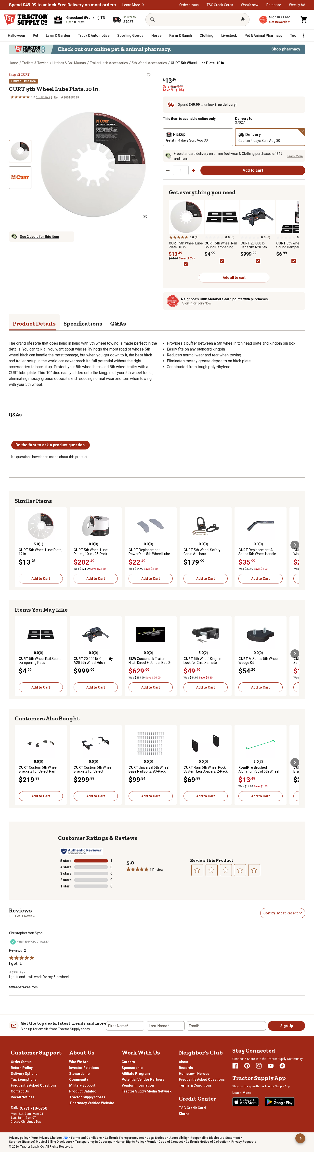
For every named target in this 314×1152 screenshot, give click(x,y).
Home (13, 63)
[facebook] (235, 1066)
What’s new (250, 5)
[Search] (152, 19)
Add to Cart (40, 579)
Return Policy (22, 1068)
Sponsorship (132, 1068)
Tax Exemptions (24, 1079)
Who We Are (78, 1062)
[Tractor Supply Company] (26, 19)
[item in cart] (304, 19)
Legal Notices (156, 1137)
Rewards (186, 1068)
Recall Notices (22, 1097)
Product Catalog (82, 1091)
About (183, 1062)
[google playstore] (280, 1101)
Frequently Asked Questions (34, 1085)
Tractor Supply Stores (87, 1097)
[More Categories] (303, 35)
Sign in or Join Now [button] (196, 303)
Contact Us (20, 1091)
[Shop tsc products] (157, 49)
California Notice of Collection (207, 1141)
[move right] (294, 545)
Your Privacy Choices (46, 1137)
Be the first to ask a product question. (50, 445)
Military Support (82, 1085)
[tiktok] (282, 1066)
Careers (128, 1062)
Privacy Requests (243, 1141)
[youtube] (271, 1066)
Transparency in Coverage (94, 1141)
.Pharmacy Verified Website (91, 1103)
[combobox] (287, 913)
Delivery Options (24, 1074)
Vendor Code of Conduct (165, 1141)
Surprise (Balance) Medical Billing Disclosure (40, 1141)
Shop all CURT (19, 75)
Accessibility (178, 1137)
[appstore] (245, 1101)
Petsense (273, 5)
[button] (143, 5)
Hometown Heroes (194, 1074)
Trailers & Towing (35, 63)
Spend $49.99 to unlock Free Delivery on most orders (62, 4)
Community (78, 1079)
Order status (189, 5)
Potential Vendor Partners (143, 1079)
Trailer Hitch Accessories (109, 63)
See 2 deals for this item (39, 237)
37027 (240, 122)
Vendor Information (138, 1085)
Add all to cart (234, 277)
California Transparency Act (124, 1137)
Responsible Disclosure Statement (215, 1137)
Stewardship (79, 1074)
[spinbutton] (181, 170)
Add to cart (253, 170)
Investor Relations (84, 1068)
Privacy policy (18, 1137)
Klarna (184, 1114)
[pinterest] (247, 1066)
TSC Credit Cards (220, 5)
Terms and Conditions (86, 1137)
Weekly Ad (297, 5)
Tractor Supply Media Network (146, 1091)
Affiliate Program (136, 1074)
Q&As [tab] (118, 323)
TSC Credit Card (192, 1108)
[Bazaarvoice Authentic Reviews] (81, 851)
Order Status (21, 1062)
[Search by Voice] (243, 20)
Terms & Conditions (195, 1085)
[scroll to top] (300, 1138)
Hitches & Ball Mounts (69, 63)
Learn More (131, 5)
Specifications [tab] (83, 323)
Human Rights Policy (130, 1141)
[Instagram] (259, 1066)
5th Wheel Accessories (149, 63)
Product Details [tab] (34, 323)
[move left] (19, 545)
